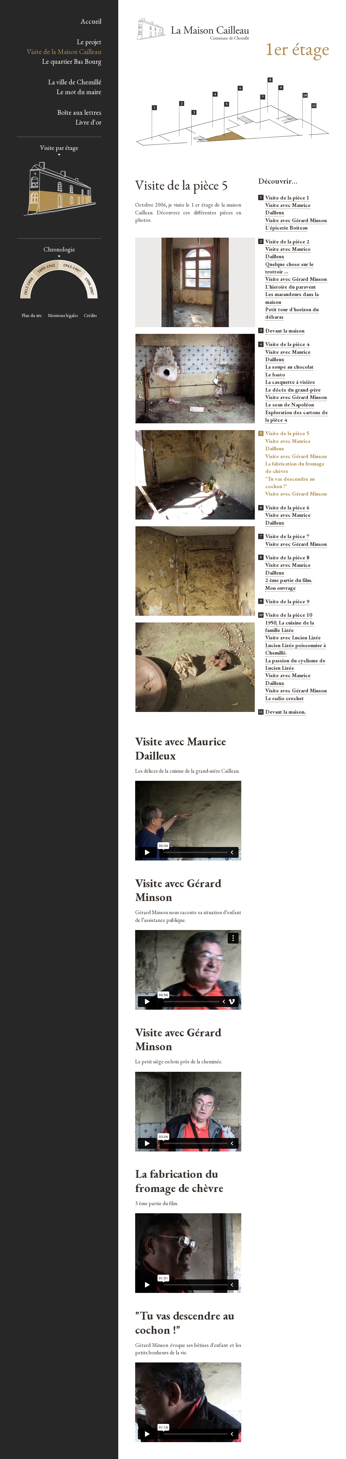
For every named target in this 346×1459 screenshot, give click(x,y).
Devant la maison (284, 330)
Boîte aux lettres (79, 112)
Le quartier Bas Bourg (71, 61)
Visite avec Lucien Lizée (293, 637)
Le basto (275, 374)
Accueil (90, 21)
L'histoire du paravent (290, 286)
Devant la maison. (285, 711)
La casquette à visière (290, 382)
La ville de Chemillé (74, 82)
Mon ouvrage (280, 587)
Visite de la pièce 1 (287, 197)
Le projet (89, 41)
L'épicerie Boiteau (286, 227)
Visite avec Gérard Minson (296, 220)
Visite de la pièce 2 (287, 241)
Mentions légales (63, 315)
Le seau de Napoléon (289, 404)
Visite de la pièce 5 (287, 433)
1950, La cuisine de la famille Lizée (289, 626)
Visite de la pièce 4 (287, 344)
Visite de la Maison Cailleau (64, 51)
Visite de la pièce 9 (287, 601)
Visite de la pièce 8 (287, 557)
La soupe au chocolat (289, 366)
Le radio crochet (284, 698)
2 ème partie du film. (288, 580)
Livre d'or (88, 122)
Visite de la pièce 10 (288, 614)
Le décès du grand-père (293, 389)
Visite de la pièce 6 (287, 507)
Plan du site (32, 315)
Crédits (90, 315)
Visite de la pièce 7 (287, 536)
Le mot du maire (78, 91)
